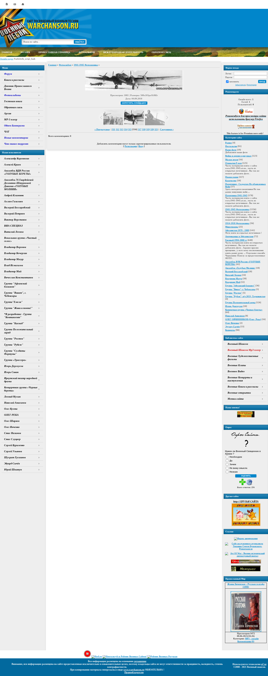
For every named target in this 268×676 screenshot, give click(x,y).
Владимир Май (232, 282)
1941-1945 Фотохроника (237, 209)
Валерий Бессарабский (236, 271)
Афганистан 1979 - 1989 (237, 230)
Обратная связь (161, 52)
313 (121, 129)
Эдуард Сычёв (232, 326)
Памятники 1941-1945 (236, 195)
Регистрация (251, 85)
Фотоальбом (65, 65)
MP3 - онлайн (252, 638)
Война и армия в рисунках (238, 156)
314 (126, 129)
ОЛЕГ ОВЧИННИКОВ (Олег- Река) (243, 319)
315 (130, 129)
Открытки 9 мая (233, 163)
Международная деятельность (123, 52)
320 (152, 129)
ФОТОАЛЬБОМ (87, 52)
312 (117, 129)
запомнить (234, 81)
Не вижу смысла (238, 468)
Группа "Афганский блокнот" (240, 285)
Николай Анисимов (235, 316)
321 (156, 129)
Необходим (236, 457)
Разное (228, 143)
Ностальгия (231, 146)
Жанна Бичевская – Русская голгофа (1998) (245, 585)
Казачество (230, 180)
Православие (231, 177)
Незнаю (234, 472)
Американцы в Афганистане (239, 236)
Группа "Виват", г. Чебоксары (240, 289)
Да (231, 460)
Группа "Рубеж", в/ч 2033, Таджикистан (245, 296)
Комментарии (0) (245, 641)
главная (7, 52)
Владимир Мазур (233, 278)
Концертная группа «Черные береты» (244, 310)
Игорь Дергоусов (233, 306)
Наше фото (230, 150)
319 (148, 129)
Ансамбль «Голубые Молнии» (240, 268)
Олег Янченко (232, 323)
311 (113, 129)
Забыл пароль (240, 85)
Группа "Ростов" (233, 293)
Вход (141, 146)
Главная (52, 65)
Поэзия (25, 52)
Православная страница (54, 52)
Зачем (233, 464)
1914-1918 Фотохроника (237, 223)
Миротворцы (231, 227)
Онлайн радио (6, 59)
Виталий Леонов (233, 275)
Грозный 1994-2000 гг (236, 240)
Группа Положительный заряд (240, 302)
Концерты (230, 330)
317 (139, 129)
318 (144, 129)
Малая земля (231, 159)
